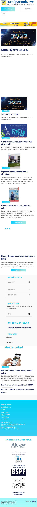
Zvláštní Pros (4, 416)
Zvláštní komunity (5, 417)
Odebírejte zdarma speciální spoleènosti (10, 425)
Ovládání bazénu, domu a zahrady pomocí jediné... (16, 372)
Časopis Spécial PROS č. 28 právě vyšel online (16, 207)
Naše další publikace (6, 407)
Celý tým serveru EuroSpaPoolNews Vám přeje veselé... (16, 143)
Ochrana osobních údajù (12, 503)
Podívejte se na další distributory (19, 328)
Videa (7, 228)
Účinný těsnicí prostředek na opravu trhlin (18, 257)
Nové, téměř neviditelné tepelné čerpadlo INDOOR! (17, 385)
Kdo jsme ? (3, 409)
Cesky (27, 8)
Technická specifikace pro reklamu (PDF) (10, 429)
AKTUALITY (6, 138)
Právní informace (4, 503)
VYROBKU (5, 367)
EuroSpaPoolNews (5, 414)
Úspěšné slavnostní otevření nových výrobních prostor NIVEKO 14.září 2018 (17, 71)
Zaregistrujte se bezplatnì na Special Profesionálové (13, 424)
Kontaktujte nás (4, 406)
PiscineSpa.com (4, 419)
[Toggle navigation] (3, 14)
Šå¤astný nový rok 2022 (10, 114)
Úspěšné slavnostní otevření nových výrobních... (14, 173)
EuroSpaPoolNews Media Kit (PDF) (9, 427)
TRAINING (5, 110)
